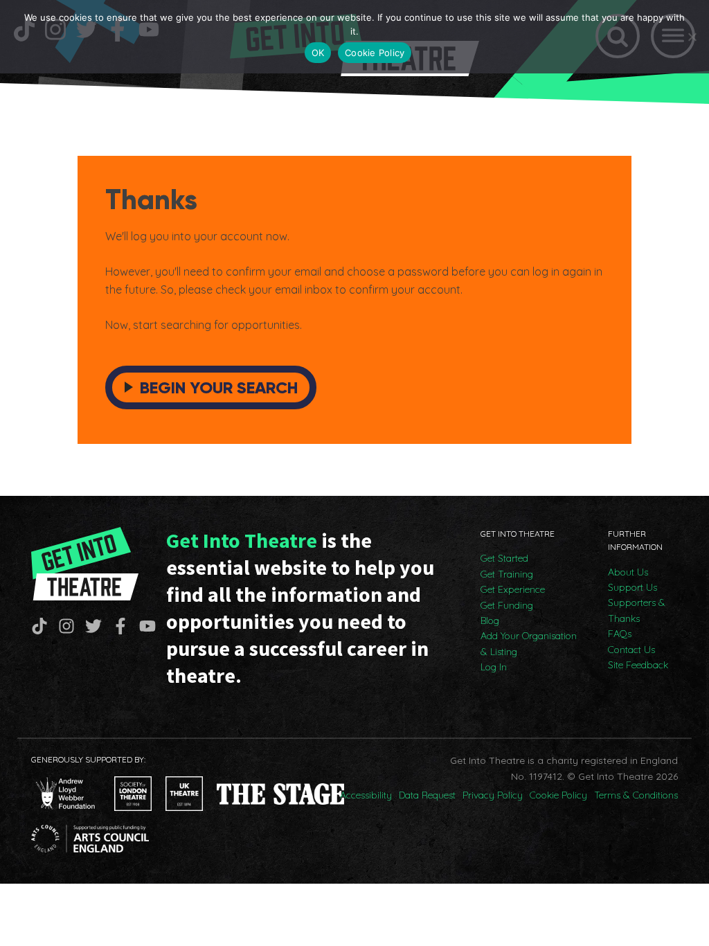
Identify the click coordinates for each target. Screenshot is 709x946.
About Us (628, 572)
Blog (490, 620)
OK (318, 52)
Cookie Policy (558, 795)
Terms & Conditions (636, 795)
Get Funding (507, 605)
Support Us (632, 587)
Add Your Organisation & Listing (529, 643)
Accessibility (366, 795)
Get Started (504, 558)
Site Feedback (638, 665)
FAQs (619, 633)
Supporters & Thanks (636, 610)
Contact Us (631, 649)
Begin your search (219, 387)
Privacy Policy (493, 795)
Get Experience (513, 589)
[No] (692, 37)
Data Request (427, 795)
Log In (494, 667)
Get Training (507, 574)
